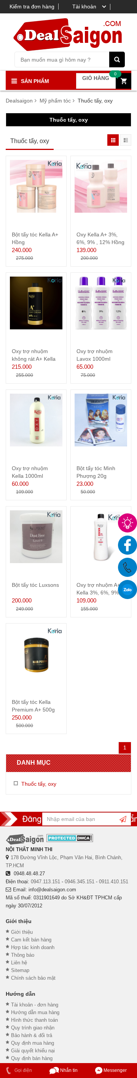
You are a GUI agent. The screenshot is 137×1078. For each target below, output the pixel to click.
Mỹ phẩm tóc (55, 101)
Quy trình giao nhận (32, 1028)
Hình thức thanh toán (34, 1020)
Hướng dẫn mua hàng (35, 1012)
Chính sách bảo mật (33, 978)
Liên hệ (19, 963)
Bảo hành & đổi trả (31, 1035)
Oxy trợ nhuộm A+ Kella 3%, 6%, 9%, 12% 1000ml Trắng (99, 592)
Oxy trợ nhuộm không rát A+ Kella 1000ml (34, 359)
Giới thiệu (22, 932)
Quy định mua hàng (32, 1043)
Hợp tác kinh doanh (32, 947)
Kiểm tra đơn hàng (32, 6)
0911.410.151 (113, 881)
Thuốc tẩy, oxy (68, 120)
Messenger (114, 1070)
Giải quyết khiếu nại (33, 1051)
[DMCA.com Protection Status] (69, 838)
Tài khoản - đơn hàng (34, 1005)
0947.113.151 (45, 881)
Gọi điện (22, 1070)
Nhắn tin (68, 1070)
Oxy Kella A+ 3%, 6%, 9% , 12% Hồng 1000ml (100, 242)
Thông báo (22, 955)
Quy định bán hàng (32, 1058)
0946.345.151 (79, 881)
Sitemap (20, 970)
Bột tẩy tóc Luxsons (35, 585)
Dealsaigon (19, 101)
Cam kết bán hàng (31, 940)
